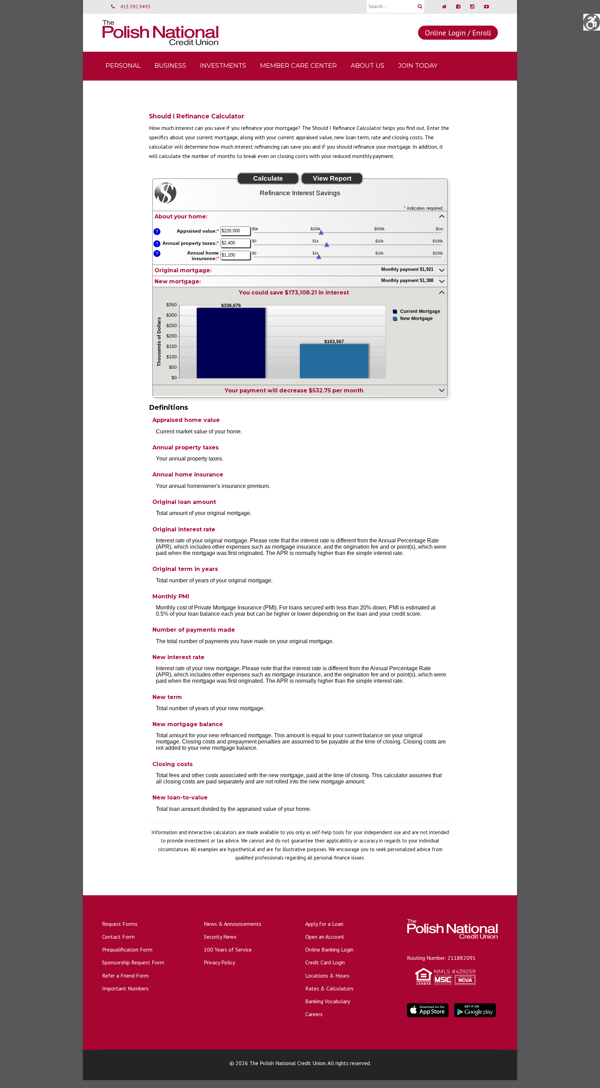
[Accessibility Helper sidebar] (591, 22)
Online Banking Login (329, 949)
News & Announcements (232, 923)
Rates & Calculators (329, 988)
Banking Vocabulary (327, 1001)
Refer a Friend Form (125, 975)
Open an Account (324, 936)
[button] (300, 216)
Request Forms (120, 923)
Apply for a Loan (324, 923)
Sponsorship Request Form (133, 962)
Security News (220, 936)
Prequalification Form (127, 949)
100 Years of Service (228, 949)
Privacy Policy (219, 962)
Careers (314, 1014)
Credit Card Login (325, 962)
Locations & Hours (327, 975)
